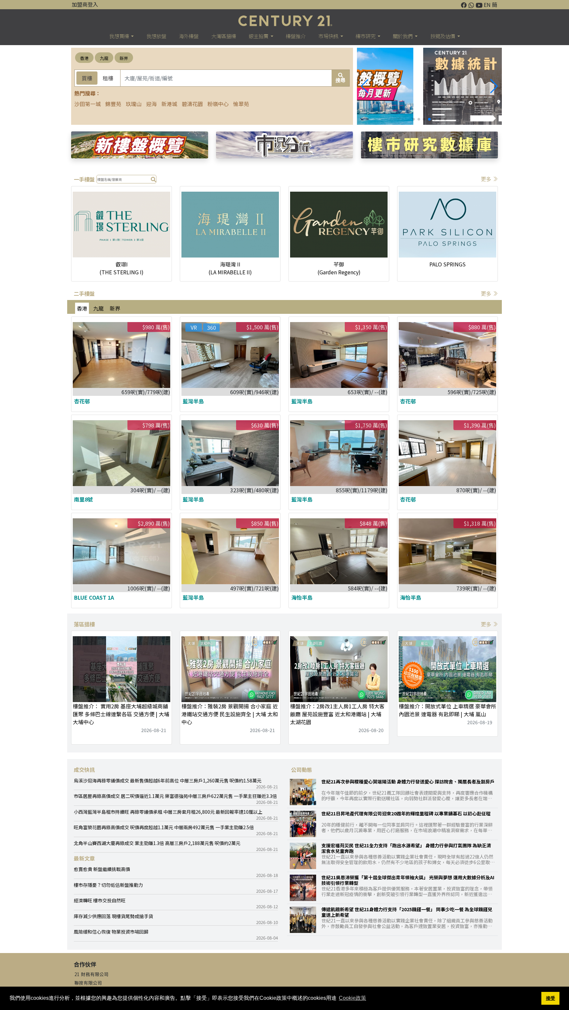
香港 (84, 58)
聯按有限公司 (88, 982)
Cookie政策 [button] (352, 998)
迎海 (151, 104)
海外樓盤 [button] (189, 36)
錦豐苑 (113, 104)
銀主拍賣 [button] (259, 36)
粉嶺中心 (218, 104)
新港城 (169, 104)
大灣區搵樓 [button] (223, 36)
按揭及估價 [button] (443, 36)
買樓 (87, 78)
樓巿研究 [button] (366, 36)
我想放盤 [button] (156, 36)
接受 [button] (550, 998)
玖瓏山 (134, 104)
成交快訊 (84, 770)
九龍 (104, 58)
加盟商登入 (85, 4)
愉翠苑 (241, 104)
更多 (487, 179)
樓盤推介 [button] (296, 36)
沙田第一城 (87, 104)
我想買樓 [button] (119, 36)
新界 (124, 58)
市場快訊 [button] (328, 36)
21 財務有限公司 (91, 974)
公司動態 (301, 770)
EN (487, 5)
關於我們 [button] (403, 36)
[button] (494, 86)
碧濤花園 (192, 104)
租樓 (108, 78)
